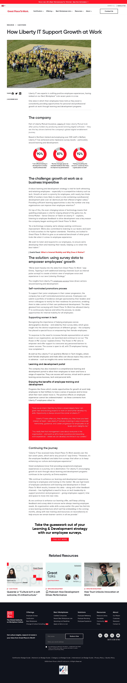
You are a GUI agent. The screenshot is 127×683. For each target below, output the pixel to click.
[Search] (114, 6)
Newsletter (122, 6)
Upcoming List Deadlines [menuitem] (61, 621)
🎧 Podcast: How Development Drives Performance (62, 593)
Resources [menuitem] (101, 612)
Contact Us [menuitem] (116, 624)
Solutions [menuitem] (82, 612)
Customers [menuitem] (116, 618)
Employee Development (55, 589)
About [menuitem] (115, 612)
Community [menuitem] (102, 621)
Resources (10, 25)
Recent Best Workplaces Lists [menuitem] (63, 618)
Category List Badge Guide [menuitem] (61, 658)
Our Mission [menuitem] (116, 615)
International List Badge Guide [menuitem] (82, 658)
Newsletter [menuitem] (100, 618)
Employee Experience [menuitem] (84, 621)
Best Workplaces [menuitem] (31, 621)
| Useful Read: (57, 252)
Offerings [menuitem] (30, 612)
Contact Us (109, 11)
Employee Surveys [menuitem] (32, 615)
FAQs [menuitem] (98, 624)
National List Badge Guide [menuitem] (41, 658)
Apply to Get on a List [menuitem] (61, 624)
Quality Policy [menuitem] (110, 658)
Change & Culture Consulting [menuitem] (37, 624)
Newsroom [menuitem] (116, 621)
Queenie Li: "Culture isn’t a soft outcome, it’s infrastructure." (23, 593)
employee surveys (61, 281)
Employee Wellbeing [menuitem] (84, 615)
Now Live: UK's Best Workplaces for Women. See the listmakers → (64, 2)
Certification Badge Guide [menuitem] (21, 658)
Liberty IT (61, 124)
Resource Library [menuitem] (102, 615)
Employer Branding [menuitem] (84, 618)
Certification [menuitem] (30, 618)
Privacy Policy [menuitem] (99, 658)
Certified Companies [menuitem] (60, 615)
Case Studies (22, 25)
